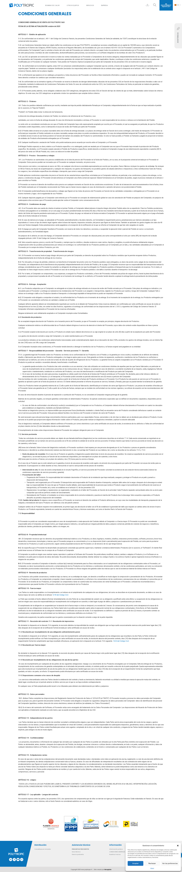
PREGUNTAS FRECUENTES (80, 849)
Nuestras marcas (115, 854)
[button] (178, 846)
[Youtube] (18, 859)
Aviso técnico (76, 852)
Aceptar (135, 863)
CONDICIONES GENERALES (117, 852)
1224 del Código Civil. (121, 641)
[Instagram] (21, 859)
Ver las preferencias (170, 863)
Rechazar (152, 863)
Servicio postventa (78, 854)
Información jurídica (116, 849)
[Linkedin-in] (10, 859)
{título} (152, 868)
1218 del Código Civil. (60, 595)
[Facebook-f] (14, 859)
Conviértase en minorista (42, 849)
